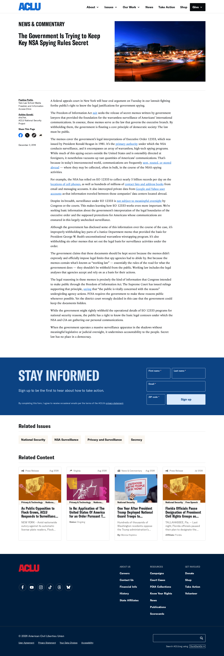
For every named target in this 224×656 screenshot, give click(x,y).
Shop (183, 7)
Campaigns (157, 573)
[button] (34, 135)
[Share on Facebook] (20, 136)
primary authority (127, 144)
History (124, 593)
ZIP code (153, 397)
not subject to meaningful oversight (139, 201)
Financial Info (128, 586)
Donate (189, 573)
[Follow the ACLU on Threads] (59, 587)
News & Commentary (40, 25)
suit (95, 113)
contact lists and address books (144, 184)
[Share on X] (27, 136)
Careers (124, 573)
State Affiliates (129, 600)
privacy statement (114, 403)
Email (151, 384)
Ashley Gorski (26, 114)
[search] (201, 638)
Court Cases (157, 579)
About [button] (91, 7)
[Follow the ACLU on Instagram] (41, 587)
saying (87, 289)
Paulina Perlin (26, 100)
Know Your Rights (161, 593)
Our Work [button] (130, 7)
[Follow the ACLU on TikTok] (50, 587)
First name (154, 370)
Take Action (166, 7)
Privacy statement (47, 642)
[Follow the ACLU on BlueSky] (68, 587)
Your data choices (68, 642)
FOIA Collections (160, 586)
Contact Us (126, 579)
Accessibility (87, 642)
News (149, 7)
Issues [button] (109, 7)
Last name (179, 370)
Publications (158, 606)
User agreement (26, 642)
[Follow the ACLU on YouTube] (32, 587)
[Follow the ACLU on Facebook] (22, 587)
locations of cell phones (65, 184)
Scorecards (157, 613)
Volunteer (191, 593)
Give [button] (196, 7)
